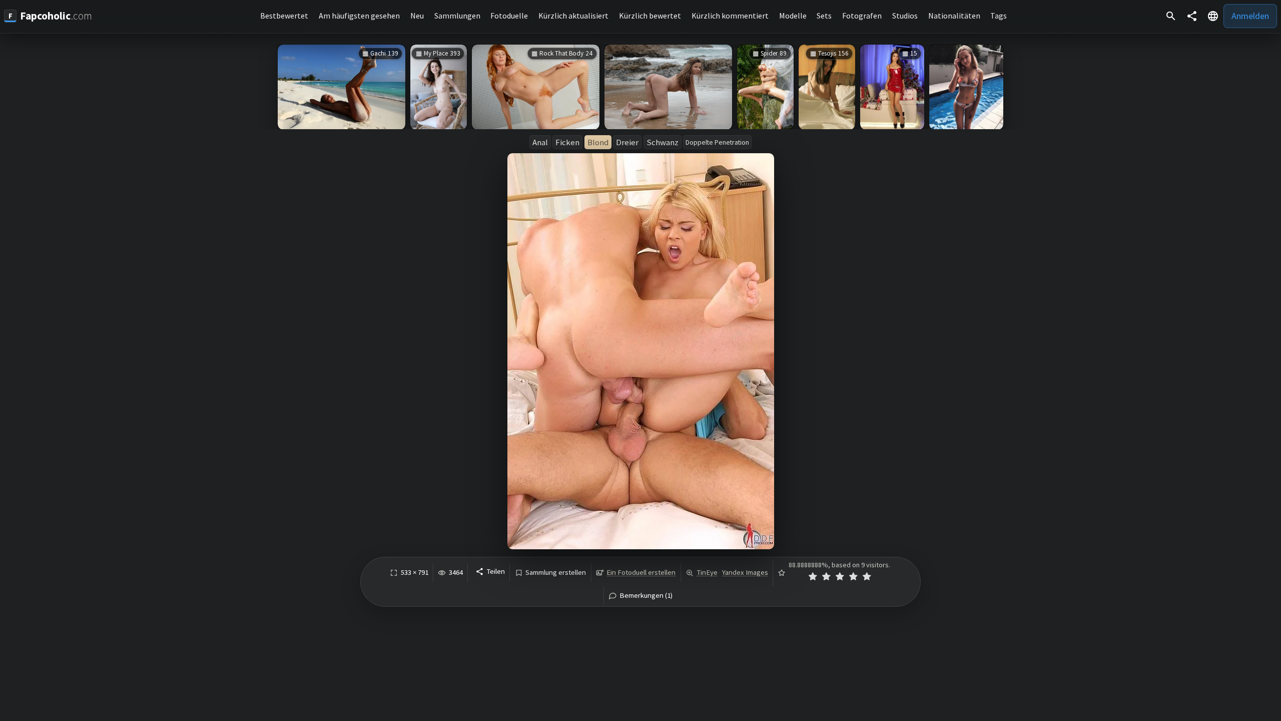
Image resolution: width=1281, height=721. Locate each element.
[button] (1212, 16)
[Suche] (1170, 16)
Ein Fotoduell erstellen (641, 572)
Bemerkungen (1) (646, 595)
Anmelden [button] (1250, 16)
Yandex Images (745, 572)
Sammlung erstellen (555, 572)
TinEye (707, 572)
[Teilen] (1191, 16)
